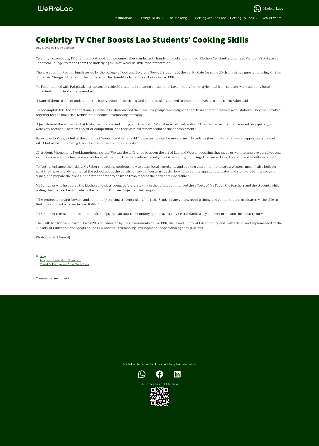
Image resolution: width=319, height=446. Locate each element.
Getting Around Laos (210, 18)
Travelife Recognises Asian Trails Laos (64, 264)
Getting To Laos (242, 18)
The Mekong (177, 18)
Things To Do (150, 18)
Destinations (123, 18)
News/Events (271, 18)
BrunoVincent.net (186, 364)
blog (43, 256)
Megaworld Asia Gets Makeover (60, 260)
